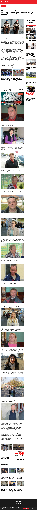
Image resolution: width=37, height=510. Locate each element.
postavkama (17, 509)
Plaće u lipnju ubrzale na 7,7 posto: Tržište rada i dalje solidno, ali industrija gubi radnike (31, 54)
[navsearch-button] (32, 1)
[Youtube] (20, 503)
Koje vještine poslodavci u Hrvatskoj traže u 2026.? (31, 68)
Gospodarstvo (3, 5)
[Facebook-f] (16, 503)
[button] (35, 2)
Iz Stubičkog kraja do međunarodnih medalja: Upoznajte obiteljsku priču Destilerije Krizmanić (31, 96)
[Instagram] (18, 503)
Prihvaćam (26, 508)
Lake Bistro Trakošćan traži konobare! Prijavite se (31, 81)
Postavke (32, 508)
